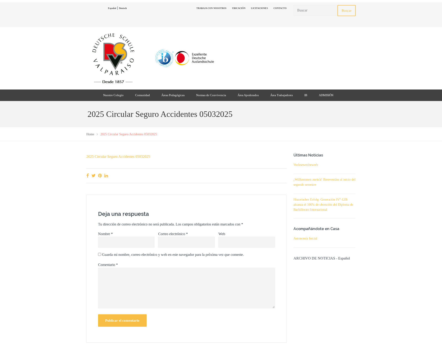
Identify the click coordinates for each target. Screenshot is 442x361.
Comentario (108, 265)
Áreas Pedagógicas (173, 95)
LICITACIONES (259, 8)
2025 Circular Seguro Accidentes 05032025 (118, 157)
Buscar (347, 10)
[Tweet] (93, 175)
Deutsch (123, 8)
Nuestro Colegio (113, 95)
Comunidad (142, 95)
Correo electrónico (173, 234)
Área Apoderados (248, 95)
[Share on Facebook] (87, 175)
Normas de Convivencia (211, 95)
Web (221, 234)
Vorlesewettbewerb (306, 165)
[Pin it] (100, 175)
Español (112, 8)
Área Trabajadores (281, 95)
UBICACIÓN (238, 8)
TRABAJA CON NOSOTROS (211, 8)
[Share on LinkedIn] (106, 175)
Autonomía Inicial (305, 238)
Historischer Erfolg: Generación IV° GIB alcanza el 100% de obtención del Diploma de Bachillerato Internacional (323, 204)
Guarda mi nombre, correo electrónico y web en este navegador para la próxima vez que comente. (173, 255)
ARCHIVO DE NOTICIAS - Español (322, 258)
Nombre (105, 234)
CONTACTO (280, 8)
